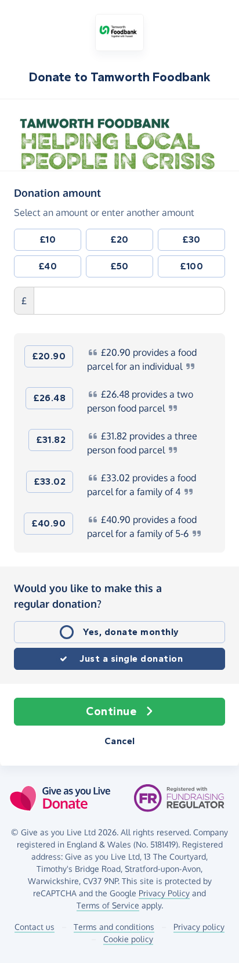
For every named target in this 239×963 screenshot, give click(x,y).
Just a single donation (131, 658)
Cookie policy (128, 939)
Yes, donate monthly (131, 631)
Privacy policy (198, 927)
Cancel (119, 740)
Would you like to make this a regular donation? (88, 596)
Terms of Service (108, 905)
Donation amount (57, 192)
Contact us (35, 927)
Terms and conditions (114, 927)
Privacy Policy (164, 893)
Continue (111, 711)
